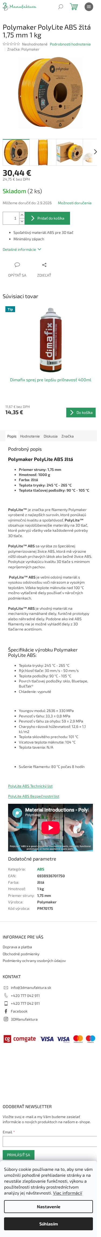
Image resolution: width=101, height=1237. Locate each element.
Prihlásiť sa (18, 1155)
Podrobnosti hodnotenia (70, 44)
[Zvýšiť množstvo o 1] (22, 215)
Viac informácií (67, 1192)
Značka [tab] (67, 436)
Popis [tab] (11, 436)
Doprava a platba (17, 947)
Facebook (19, 1011)
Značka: (23, 49)
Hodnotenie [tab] (30, 436)
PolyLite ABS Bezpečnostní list (33, 796)
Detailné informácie (19, 249)
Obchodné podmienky (21, 953)
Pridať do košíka (50, 218)
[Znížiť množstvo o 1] (22, 221)
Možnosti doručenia (75, 202)
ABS (40, 869)
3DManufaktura (24, 1019)
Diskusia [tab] (51, 436)
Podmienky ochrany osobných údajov (34, 960)
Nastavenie (48, 1206)
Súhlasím (48, 1223)
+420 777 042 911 (25, 995)
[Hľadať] (60, 6)
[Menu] (88, 6)
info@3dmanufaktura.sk (31, 987)
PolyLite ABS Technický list (30, 786)
